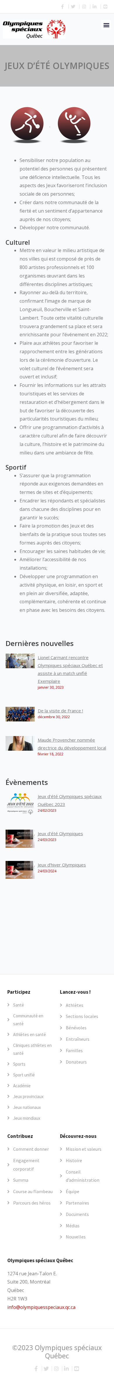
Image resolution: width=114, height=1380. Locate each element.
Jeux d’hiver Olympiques (62, 865)
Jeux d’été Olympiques (60, 833)
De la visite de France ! (60, 711)
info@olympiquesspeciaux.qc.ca (41, 1307)
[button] (106, 25)
